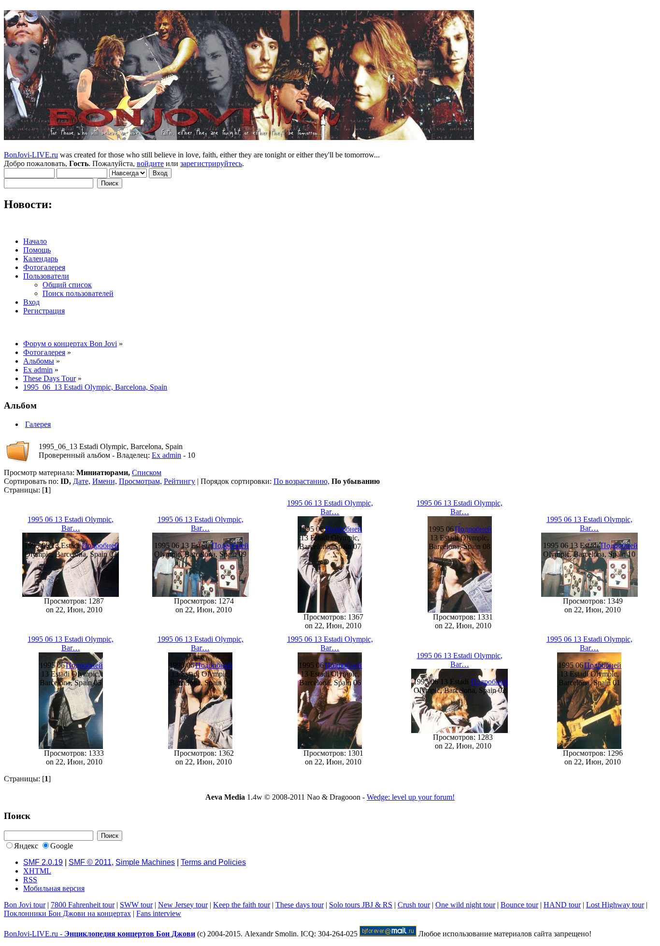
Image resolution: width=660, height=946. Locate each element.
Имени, (104, 481)
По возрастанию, (301, 481)
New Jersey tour (183, 905)
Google (61, 846)
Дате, (81, 481)
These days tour (299, 905)
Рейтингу (179, 481)
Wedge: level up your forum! (411, 797)
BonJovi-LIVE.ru (31, 155)
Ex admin (166, 455)
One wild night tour (465, 905)
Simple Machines (145, 862)
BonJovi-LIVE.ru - (99, 934)
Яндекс (26, 846)
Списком (146, 472)
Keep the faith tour (241, 905)
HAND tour (562, 905)
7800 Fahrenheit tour (83, 905)
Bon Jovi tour (24, 905)
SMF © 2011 (90, 862)
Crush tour (414, 905)
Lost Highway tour (615, 905)
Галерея (38, 424)
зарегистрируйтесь (211, 163)
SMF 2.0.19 (43, 862)
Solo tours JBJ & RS (360, 905)
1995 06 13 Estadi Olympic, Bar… (71, 523)
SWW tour (136, 905)
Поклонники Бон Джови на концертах (67, 913)
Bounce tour (519, 905)
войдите (150, 163)
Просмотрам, (140, 481)
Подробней (100, 545)
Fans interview (158, 913)
